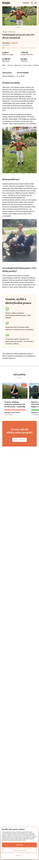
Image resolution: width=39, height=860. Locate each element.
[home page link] (6, 3)
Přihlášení (26, 3)
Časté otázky (27, 65)
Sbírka (4, 65)
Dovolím (19, 845)
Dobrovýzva (18, 65)
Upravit (19, 855)
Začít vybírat (19, 439)
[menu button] (35, 3)
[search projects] (32, 3)
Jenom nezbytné (19, 850)
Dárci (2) (10, 65)
